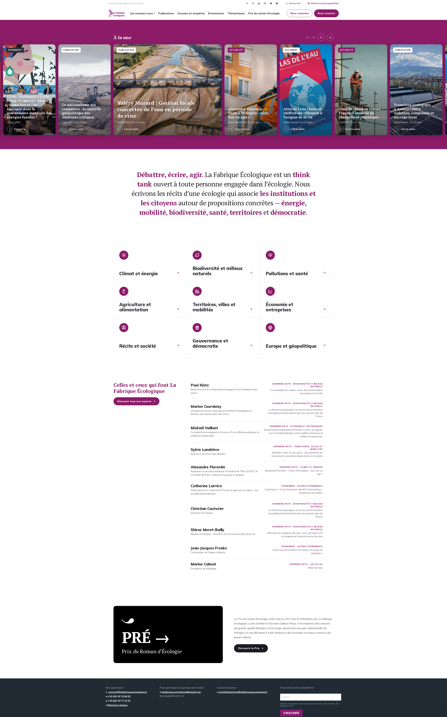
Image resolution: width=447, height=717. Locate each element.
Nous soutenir (326, 13)
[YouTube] (271, 3)
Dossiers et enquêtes (191, 13)
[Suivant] (330, 37)
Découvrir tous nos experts (134, 401)
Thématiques (236, 13)
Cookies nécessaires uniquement (298, 710)
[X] (253, 3)
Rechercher (295, 3)
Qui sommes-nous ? (142, 13)
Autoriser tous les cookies (248, 710)
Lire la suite (76, 128)
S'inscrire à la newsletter (325, 3)
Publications (166, 13)
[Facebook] (247, 3)
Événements (216, 13)
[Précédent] (320, 37)
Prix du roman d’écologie (264, 13)
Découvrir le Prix (248, 648)
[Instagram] (265, 3)
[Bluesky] (276, 3)
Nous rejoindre (299, 13)
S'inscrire (19, 128)
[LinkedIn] (259, 3)
